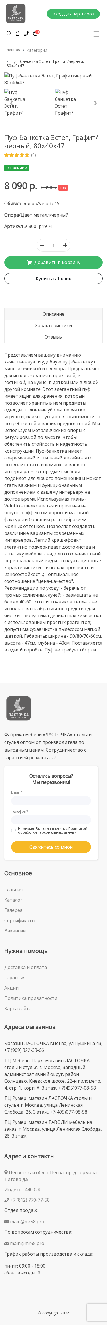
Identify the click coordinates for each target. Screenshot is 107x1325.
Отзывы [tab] (53, 337)
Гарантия (14, 977)
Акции (11, 988)
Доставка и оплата (25, 967)
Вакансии (15, 931)
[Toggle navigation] (96, 33)
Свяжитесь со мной (51, 847)
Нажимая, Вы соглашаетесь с (52, 830)
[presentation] (11, 103)
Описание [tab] (53, 314)
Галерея (13, 910)
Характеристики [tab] (53, 325)
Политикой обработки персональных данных (52, 830)
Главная (12, 50)
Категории (37, 50)
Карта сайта (17, 1008)
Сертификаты (19, 920)
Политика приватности (30, 998)
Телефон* (19, 811)
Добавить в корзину (56, 262)
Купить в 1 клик (53, 278)
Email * (17, 792)
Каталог (13, 900)
